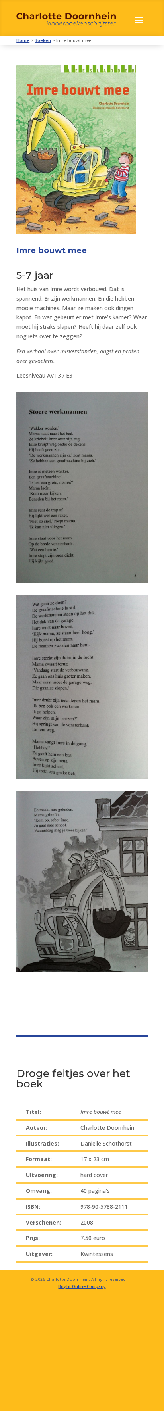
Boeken (43, 40)
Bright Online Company (81, 1286)
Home (22, 40)
